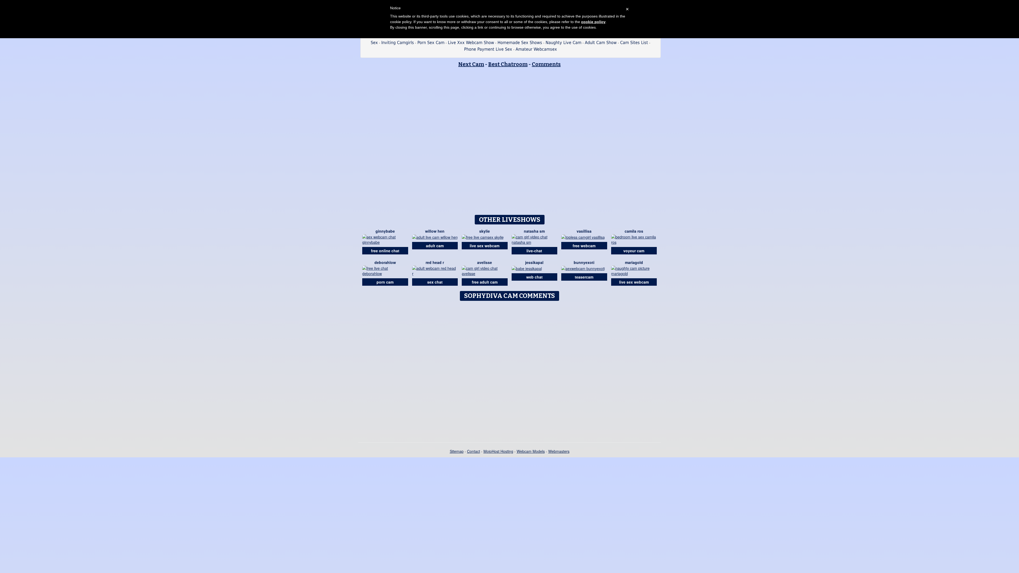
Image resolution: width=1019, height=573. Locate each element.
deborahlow (385, 262)
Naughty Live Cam (563, 42)
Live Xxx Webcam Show (471, 42)
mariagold (634, 262)
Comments (546, 64)
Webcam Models (531, 451)
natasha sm (534, 231)
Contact (473, 451)
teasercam (584, 277)
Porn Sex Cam (430, 42)
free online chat (385, 250)
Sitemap (457, 451)
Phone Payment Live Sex (488, 49)
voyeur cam (633, 250)
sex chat (435, 282)
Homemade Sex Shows (520, 42)
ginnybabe (385, 231)
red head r (435, 262)
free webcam (584, 245)
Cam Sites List (634, 42)
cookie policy (593, 22)
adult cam (435, 245)
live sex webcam (484, 245)
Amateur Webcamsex (536, 49)
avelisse (484, 262)
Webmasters (558, 451)
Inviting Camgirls (397, 42)
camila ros (634, 231)
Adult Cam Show (601, 42)
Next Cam (471, 64)
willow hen (434, 231)
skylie (484, 231)
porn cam (385, 282)
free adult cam (485, 282)
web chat (534, 277)
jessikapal (534, 262)
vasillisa (584, 231)
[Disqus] (509, 369)
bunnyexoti (584, 262)
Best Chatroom (508, 64)
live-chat (534, 250)
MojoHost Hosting (498, 451)
